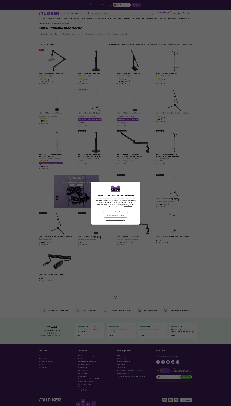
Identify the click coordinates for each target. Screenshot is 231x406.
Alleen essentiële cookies (115, 216)
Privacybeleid (128, 206)
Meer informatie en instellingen (115, 220)
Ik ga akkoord (115, 211)
